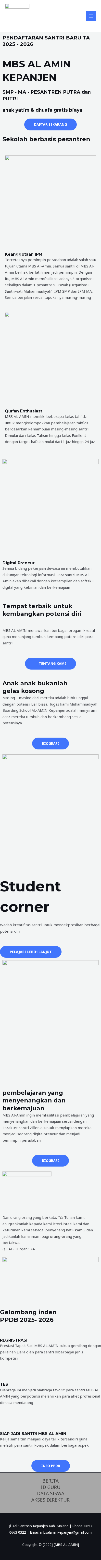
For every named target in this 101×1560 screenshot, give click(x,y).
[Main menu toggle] (91, 16)
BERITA (50, 1481)
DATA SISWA (50, 1493)
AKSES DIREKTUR (50, 1500)
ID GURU (50, 1487)
